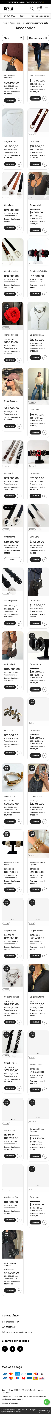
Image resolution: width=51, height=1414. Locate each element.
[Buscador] (32, 9)
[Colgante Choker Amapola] (44, 1156)
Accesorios (15, 23)
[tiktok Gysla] (20, 1349)
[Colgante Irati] (44, 230)
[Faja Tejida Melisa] (44, 98)
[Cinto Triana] (19, 1156)
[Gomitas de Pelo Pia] (44, 294)
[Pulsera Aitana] (44, 1090)
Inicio (5, 23)
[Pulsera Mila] (44, 755)
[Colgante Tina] (44, 821)
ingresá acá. (42, 1396)
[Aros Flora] (19, 753)
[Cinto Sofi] (19, 496)
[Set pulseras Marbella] (19, 100)
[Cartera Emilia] (19, 687)
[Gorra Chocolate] (19, 426)
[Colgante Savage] (19, 1022)
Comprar (35, 164)
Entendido (44, 1411)
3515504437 (11, 1327)
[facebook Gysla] (12, 1349)
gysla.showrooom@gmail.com (19, 1332)
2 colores (31, 134)
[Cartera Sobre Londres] (19, 1290)
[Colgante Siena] (44, 956)
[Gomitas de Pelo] (19, 1220)
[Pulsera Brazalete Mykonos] (44, 890)
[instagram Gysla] (5, 1349)
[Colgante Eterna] (44, 1022)
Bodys (23, 16)
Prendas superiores (39, 16)
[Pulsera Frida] (19, 821)
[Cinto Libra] (44, 1222)
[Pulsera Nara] (44, 496)
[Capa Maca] (44, 432)
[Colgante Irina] (19, 956)
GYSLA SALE (9, 16)
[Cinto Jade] (44, 164)
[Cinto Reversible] (19, 294)
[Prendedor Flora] (19, 360)
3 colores (6, 198)
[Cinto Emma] (19, 228)
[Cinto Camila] (44, 559)
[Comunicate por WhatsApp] (47, 1402)
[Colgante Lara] (19, 164)
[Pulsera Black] (44, 689)
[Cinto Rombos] (19, 1088)
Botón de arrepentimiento (12, 1399)
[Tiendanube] (10, 1403)
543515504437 (12, 1322)
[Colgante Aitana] (44, 357)
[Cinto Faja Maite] (19, 623)
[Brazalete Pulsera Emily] (19, 890)
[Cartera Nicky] (44, 623)
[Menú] (46, 9)
